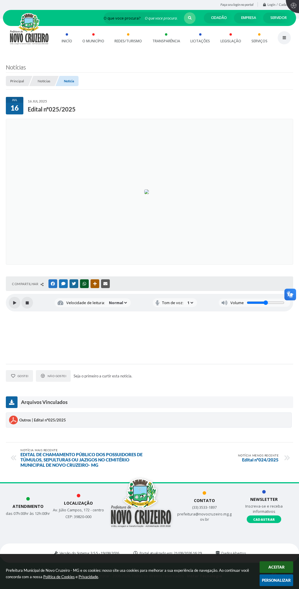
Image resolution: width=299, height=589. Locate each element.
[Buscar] (190, 18)
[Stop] (27, 303)
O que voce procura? (122, 18)
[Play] (14, 303)
